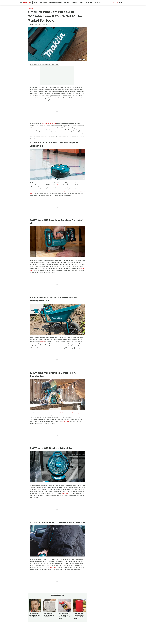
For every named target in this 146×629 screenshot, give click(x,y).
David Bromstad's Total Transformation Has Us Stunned (35, 615)
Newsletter (122, 2)
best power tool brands (49, 124)
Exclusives (43, 2)
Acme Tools (52, 568)
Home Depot (65, 421)
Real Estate (97, 2)
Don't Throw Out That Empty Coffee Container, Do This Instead (79, 616)
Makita (83, 178)
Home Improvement (55, 2)
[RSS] (113, 2)
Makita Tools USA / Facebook (78, 256)
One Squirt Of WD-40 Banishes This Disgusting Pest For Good (64, 616)
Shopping (88, 2)
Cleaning (74, 2)
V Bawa (31, 24)
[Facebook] (108, 2)
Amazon (59, 185)
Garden (66, 2)
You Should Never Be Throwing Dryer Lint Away (49, 615)
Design (81, 2)
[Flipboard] (111, 2)
